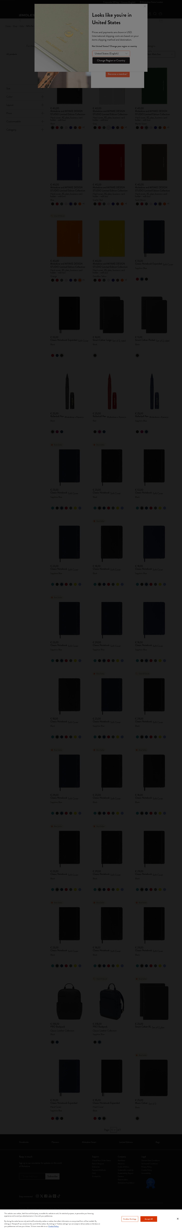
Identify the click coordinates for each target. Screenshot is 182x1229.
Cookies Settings (129, 1219)
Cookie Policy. (53, 1226)
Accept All (149, 1219)
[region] (91, 1219)
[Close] (178, 1219)
